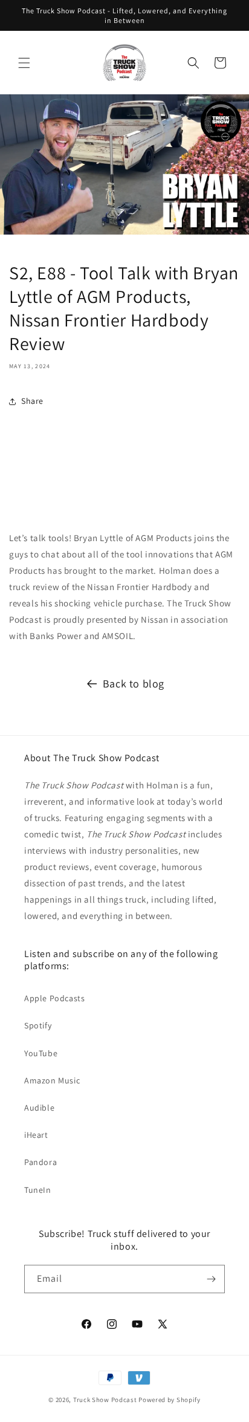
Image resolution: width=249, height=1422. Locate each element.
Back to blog (133, 683)
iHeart (36, 1134)
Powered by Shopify (169, 1399)
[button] (24, 63)
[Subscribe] (211, 1279)
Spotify (37, 1025)
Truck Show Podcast (105, 1399)
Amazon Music (52, 1080)
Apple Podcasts (54, 998)
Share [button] (32, 400)
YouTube (40, 1053)
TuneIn (37, 1189)
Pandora (40, 1162)
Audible (39, 1107)
